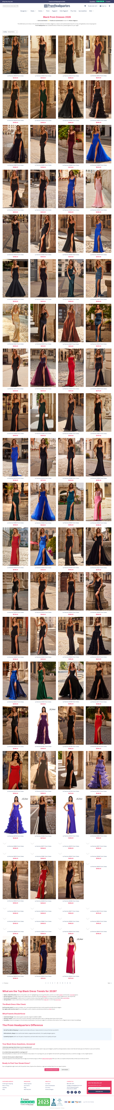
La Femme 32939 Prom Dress (43, 970)
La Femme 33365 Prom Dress (15, 523)
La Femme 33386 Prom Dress (71, 433)
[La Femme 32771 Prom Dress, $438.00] (98, 681)
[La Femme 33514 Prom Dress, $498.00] (71, 55)
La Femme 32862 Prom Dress (43, 1025)
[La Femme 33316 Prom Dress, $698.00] (71, 546)
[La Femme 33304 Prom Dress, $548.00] (43, 591)
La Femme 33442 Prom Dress (43, 254)
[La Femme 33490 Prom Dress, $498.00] (43, 144)
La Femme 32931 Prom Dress (15, 1015)
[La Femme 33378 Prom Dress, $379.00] (43, 457)
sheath (61, 1098)
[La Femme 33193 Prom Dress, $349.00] (43, 681)
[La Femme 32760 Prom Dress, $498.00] (43, 725)
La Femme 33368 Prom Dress (71, 478)
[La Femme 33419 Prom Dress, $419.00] (43, 323)
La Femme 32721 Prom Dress (98, 791)
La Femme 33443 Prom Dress (15, 254)
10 (62, 1086)
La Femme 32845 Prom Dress (43, 1035)
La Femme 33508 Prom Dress (43, 120)
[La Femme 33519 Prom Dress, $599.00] (15, 55)
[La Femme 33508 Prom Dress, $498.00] (43, 99)
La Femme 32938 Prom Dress (71, 970)
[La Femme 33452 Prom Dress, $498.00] (98, 189)
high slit (46, 1103)
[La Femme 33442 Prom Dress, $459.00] (43, 233)
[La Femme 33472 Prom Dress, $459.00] (15, 189)
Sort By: (5, 31)
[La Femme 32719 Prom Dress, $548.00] (15, 815)
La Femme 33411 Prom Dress (15, 388)
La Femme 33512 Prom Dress (98, 75)
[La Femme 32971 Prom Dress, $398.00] (98, 859)
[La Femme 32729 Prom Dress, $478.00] (71, 770)
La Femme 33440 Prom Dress (71, 254)
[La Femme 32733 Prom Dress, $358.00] (15, 770)
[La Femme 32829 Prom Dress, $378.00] (71, 1059)
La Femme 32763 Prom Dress (15, 746)
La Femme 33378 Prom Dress (43, 478)
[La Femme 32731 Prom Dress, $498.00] (43, 770)
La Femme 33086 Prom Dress (43, 836)
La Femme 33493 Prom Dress (98, 120)
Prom (48, 11)
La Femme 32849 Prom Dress (15, 1035)
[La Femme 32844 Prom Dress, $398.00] (71, 1031)
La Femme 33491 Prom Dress (15, 165)
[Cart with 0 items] (110, 6)
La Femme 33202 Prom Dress (98, 657)
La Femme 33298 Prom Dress (15, 657)
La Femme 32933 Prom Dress (98, 970)
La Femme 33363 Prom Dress (43, 523)
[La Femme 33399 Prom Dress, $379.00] (98, 368)
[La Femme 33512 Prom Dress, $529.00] (98, 55)
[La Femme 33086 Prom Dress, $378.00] (43, 815)
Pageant (54, 11)
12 (67, 1086)
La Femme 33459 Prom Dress (71, 210)
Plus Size (73, 11)
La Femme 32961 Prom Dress (43, 925)
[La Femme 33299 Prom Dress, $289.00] (98, 591)
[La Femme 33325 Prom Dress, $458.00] (43, 546)
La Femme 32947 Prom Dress (71, 925)
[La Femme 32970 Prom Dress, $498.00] (15, 904)
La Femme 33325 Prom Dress (43, 567)
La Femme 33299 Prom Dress (98, 612)
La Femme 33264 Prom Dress (71, 657)
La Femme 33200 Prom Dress (15, 702)
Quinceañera (83, 11)
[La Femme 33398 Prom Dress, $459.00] (15, 412)
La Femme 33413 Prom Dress (98, 344)
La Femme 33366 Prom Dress (98, 478)
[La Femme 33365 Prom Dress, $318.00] (15, 502)
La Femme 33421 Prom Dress (15, 344)
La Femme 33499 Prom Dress (71, 120)
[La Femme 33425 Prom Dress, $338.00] (71, 278)
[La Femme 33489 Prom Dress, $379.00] (71, 144)
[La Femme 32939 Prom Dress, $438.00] (43, 949)
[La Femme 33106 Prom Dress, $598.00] (71, 681)
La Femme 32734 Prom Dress (98, 746)
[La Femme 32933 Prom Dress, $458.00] (98, 949)
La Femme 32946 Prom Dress (98, 925)
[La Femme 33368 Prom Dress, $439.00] (71, 457)
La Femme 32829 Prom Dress (71, 1080)
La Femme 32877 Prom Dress (71, 980)
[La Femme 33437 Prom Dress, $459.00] (43, 278)
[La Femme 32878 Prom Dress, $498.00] (43, 977)
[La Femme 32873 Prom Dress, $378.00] (98, 977)
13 (70, 1086)
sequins (45, 1100)
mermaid (72, 1098)
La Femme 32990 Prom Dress (98, 836)
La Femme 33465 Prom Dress (43, 210)
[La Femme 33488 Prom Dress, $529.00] (98, 144)
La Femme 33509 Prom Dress (15, 120)
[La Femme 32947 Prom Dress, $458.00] (71, 904)
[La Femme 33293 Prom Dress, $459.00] (43, 636)
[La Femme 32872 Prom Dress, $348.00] (15, 1021)
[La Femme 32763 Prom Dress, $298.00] (15, 725)
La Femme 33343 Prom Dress (15, 567)
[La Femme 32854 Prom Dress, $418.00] (98, 1021)
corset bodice (65, 1101)
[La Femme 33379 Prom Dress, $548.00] (15, 457)
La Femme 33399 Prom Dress (98, 388)
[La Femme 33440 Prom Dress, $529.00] (71, 233)
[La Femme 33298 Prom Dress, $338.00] (15, 636)
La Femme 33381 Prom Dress (98, 433)
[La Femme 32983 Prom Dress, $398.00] (15, 859)
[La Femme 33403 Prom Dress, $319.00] (71, 368)
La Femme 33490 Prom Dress (43, 165)
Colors (40, 11)
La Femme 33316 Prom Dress (71, 567)
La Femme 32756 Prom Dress (71, 746)
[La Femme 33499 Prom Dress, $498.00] (71, 99)
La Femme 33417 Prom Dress (71, 344)
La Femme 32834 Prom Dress (15, 1080)
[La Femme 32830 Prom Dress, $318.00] (43, 1059)
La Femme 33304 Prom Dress (43, 612)
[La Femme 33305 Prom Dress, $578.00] (15, 591)
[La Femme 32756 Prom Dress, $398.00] (71, 725)
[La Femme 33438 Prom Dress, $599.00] (15, 278)
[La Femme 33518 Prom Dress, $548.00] (43, 55)
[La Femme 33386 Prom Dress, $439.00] (71, 412)
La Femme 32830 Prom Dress (43, 1080)
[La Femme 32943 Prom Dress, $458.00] (15, 949)
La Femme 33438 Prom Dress (15, 299)
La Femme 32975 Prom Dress (71, 880)
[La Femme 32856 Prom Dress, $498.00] (71, 1021)
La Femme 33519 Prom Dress (15, 76)
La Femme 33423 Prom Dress (98, 299)
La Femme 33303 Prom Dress (71, 612)
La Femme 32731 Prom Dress (43, 791)
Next (109, 1086)
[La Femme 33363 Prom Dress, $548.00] (43, 502)
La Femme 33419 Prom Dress (43, 344)
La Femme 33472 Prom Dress (15, 210)
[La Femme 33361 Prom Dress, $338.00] (71, 502)
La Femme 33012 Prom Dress (71, 836)
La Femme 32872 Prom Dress (15, 1025)
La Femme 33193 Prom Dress (43, 702)
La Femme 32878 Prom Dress (43, 980)
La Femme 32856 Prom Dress (71, 1025)
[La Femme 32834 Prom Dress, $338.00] (15, 1059)
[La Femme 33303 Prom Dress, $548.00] (71, 591)
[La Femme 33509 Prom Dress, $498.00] (15, 99)
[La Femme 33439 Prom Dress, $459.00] (98, 233)
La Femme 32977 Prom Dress (43, 880)
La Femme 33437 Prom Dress (43, 299)
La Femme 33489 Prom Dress (71, 165)
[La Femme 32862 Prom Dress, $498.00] (43, 1021)
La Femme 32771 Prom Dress (98, 702)
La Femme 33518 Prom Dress (43, 76)
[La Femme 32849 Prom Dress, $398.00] (15, 1031)
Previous (6, 1086)
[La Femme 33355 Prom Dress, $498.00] (98, 502)
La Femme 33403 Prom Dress (71, 388)
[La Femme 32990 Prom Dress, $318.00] (98, 815)
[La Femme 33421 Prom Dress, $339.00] (15, 323)
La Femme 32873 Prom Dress (98, 980)
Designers (23, 11)
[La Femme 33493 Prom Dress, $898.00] (98, 99)
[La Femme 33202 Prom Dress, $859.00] (98, 636)
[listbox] (12, 32)
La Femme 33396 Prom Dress (43, 433)
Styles (32, 11)
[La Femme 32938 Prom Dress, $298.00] (71, 949)
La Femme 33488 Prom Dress (98, 165)
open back (58, 1103)
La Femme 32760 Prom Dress (43, 746)
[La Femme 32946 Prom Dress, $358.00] (98, 904)
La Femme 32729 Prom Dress (71, 791)
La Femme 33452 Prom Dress (98, 210)
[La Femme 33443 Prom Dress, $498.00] (15, 233)
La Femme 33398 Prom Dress (15, 433)
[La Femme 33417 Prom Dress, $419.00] (71, 323)
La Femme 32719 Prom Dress (15, 836)
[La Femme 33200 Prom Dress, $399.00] (15, 681)
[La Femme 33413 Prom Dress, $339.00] (98, 323)
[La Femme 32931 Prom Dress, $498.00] (15, 994)
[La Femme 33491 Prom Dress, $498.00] (15, 144)
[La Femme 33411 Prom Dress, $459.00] (15, 368)
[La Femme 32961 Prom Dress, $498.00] (43, 904)
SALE (90, 11)
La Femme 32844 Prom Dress (71, 1035)
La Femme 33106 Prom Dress (71, 702)
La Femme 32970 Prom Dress (15, 925)
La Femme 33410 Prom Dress (43, 388)
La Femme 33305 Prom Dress (15, 612)
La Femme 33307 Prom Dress (98, 567)
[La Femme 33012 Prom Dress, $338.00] (71, 815)
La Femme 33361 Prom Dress (71, 523)
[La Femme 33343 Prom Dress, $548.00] (15, 546)
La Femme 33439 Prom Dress (98, 254)
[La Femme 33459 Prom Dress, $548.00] (71, 189)
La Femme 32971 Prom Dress (98, 880)
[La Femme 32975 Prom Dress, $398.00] (71, 859)
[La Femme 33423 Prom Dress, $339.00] (98, 278)
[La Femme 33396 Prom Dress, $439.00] (43, 412)
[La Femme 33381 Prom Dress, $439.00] (98, 412)
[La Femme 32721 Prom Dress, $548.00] (98, 770)
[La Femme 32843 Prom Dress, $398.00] (98, 1031)
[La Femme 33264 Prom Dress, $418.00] (71, 636)
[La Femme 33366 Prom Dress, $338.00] (98, 457)
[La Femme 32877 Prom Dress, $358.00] (71, 977)
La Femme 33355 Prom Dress (98, 523)
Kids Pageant (64, 11)
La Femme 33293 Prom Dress (43, 657)
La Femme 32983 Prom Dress (15, 880)
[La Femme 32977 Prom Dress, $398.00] (43, 859)
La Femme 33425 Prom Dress (71, 299)
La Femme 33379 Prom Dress (15, 478)
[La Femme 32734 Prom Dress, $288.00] (98, 725)
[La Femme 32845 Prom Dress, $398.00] (43, 1031)
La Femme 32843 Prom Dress (98, 1035)
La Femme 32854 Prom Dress (98, 1025)
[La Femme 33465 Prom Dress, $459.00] (43, 189)
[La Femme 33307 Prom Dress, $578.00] (98, 546)
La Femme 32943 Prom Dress (15, 970)
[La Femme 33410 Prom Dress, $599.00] (43, 368)
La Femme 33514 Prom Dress (71, 76)
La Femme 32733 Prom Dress (15, 791)
